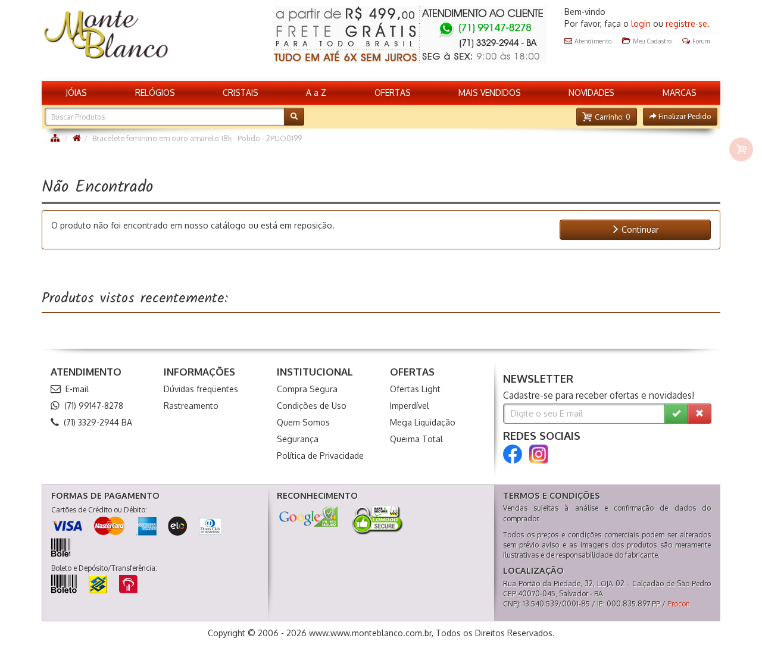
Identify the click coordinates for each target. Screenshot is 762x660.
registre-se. (688, 23)
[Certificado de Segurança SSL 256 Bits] (376, 520)
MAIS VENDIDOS (489, 92)
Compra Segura (307, 389)
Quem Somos (303, 422)
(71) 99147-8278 (93, 406)
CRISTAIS (240, 92)
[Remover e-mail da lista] (699, 413)
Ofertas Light (415, 389)
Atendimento (592, 41)
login (641, 23)
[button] (606, 117)
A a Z (316, 92)
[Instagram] (538, 454)
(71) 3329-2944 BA (98, 422)
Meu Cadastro (652, 41)
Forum (701, 41)
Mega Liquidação (422, 422)
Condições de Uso (311, 406)
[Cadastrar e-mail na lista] (676, 413)
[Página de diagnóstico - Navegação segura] (308, 516)
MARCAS (680, 92)
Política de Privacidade (320, 456)
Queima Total (416, 439)
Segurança (297, 439)
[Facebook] (512, 454)
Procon (678, 603)
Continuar (639, 229)
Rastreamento (191, 406)
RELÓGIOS (155, 92)
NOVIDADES (591, 92)
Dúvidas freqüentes (201, 389)
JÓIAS (76, 92)
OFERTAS (392, 92)
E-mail (77, 389)
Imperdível (409, 406)
